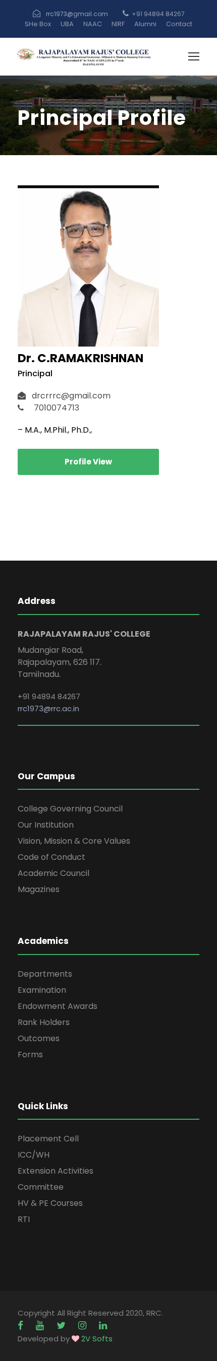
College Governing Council (70, 808)
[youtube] (41, 1325)
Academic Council (53, 873)
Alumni (145, 24)
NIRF (118, 24)
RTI (24, 1219)
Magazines (39, 889)
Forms (30, 1054)
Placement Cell (48, 1138)
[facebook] (22, 1325)
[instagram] (83, 1325)
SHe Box (38, 24)
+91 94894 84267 (158, 14)
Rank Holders (44, 1022)
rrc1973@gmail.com (77, 14)
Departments (45, 974)
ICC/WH (33, 1155)
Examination (42, 990)
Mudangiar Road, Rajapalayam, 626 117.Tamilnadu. (59, 662)
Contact (179, 24)
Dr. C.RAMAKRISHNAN (80, 358)
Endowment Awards (57, 1006)
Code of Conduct (51, 857)
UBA (67, 24)
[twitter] (62, 1325)
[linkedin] (103, 1325)
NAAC (92, 24)
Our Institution (46, 825)
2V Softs (97, 1338)
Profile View (88, 461)
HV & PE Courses (50, 1203)
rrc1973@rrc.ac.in (48, 708)
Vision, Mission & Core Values (74, 841)
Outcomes (39, 1038)
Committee (41, 1187)
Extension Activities (55, 1171)
